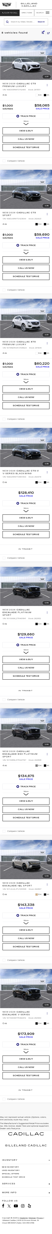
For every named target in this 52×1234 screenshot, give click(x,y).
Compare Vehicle (16, 161)
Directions (27, 13)
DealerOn (24, 1218)
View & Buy (26, 131)
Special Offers (10, 1174)
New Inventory (10, 1167)
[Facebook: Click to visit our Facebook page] (4, 1206)
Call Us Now (26, 139)
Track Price (28, 116)
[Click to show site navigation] (46, 12)
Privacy (40, 1218)
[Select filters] (43, 33)
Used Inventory (11, 1170)
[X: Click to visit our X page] (10, 1206)
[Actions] (47, 85)
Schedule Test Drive (26, 147)
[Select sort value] (48, 33)
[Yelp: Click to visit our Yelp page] (31, 1206)
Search (41, 22)
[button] (10, 13)
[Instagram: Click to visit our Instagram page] (24, 1206)
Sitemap (32, 1218)
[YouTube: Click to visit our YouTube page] (17, 1206)
